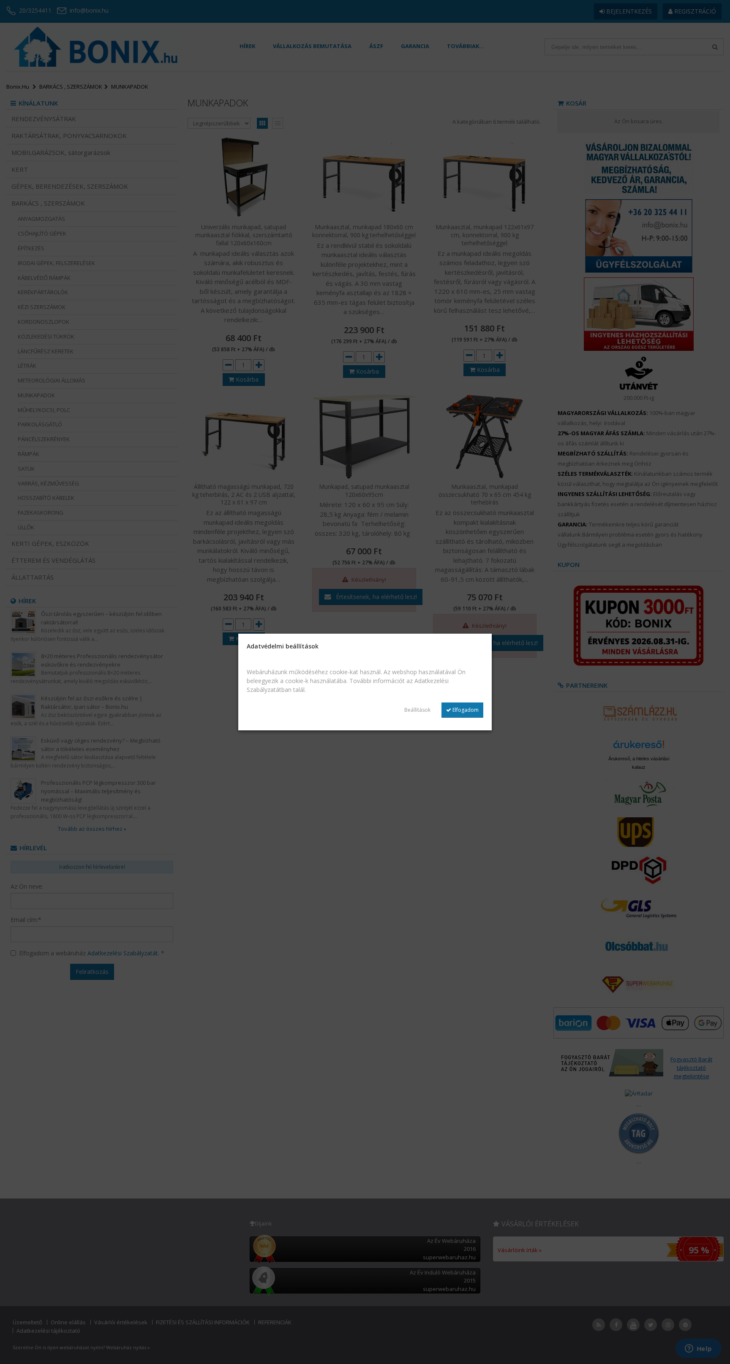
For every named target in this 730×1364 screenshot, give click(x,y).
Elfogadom (465, 709)
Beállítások (417, 709)
